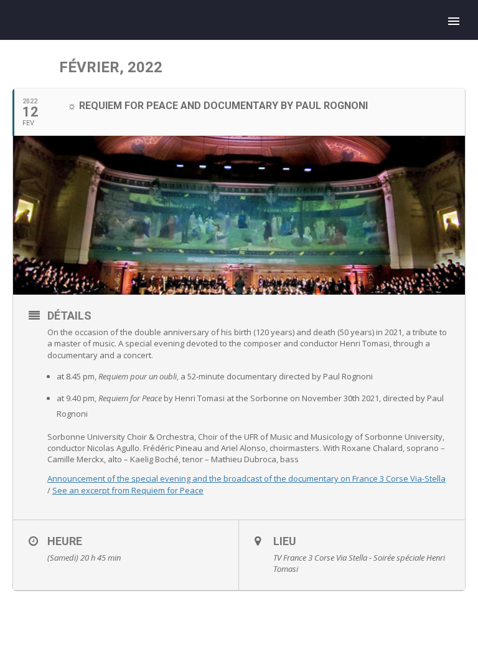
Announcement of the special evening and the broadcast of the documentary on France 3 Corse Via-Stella (246, 478)
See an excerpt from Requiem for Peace (128, 490)
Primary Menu (454, 21)
